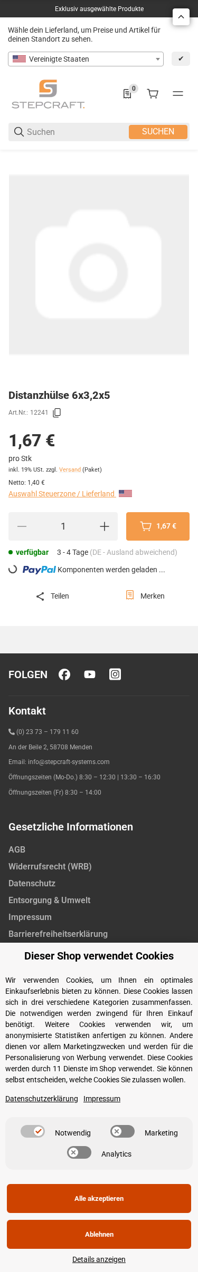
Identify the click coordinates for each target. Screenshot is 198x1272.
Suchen (158, 131)
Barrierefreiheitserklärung (58, 934)
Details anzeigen (99, 1259)
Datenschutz (31, 883)
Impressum (30, 917)
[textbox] (85, 59)
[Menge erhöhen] (104, 526)
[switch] (33, 1131)
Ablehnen (99, 1234)
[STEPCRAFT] (48, 93)
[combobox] (86, 59)
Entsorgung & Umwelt (49, 900)
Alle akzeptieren (99, 1198)
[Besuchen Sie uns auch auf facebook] (64, 674)
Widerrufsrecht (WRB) (50, 867)
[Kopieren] (57, 413)
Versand (70, 469)
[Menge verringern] (21, 526)
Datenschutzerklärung (41, 1098)
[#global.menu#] (178, 93)
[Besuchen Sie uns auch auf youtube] (89, 674)
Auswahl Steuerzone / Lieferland (62, 494)
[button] (181, 16)
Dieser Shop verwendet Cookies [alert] (99, 956)
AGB (16, 850)
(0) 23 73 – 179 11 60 (47, 732)
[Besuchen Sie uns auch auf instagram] (115, 674)
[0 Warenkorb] (152, 93)
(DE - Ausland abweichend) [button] (133, 552)
